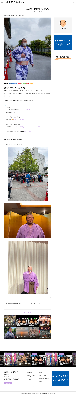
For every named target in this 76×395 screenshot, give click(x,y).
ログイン (72, 2)
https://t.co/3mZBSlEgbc (19, 127)
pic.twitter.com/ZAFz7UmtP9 (36, 127)
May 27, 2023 (27, 131)
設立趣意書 (29, 379)
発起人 (28, 382)
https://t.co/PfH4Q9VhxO (19, 119)
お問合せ (40, 381)
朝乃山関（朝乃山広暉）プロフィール (32, 376)
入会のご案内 (29, 372)
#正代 (23, 109)
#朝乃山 (28, 109)
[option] (11, 359)
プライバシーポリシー (43, 375)
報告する (49, 297)
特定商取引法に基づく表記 (44, 378)
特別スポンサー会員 (30, 386)
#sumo (27, 127)
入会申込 (8, 383)
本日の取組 (40, 11)
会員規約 (40, 372)
